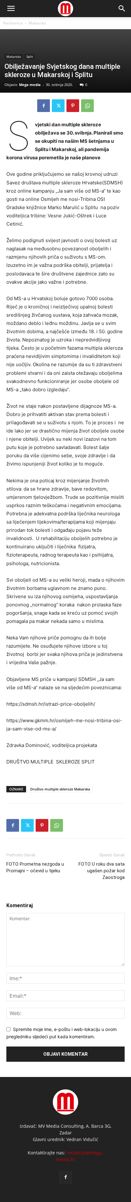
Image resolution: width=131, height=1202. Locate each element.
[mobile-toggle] (11, 8)
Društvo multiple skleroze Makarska (60, 789)
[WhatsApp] (87, 105)
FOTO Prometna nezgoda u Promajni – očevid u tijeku (35, 867)
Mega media (30, 84)
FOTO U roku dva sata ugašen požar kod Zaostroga (102, 870)
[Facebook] (43, 105)
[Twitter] (58, 105)
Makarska (37, 23)
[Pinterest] (72, 105)
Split (29, 56)
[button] (122, 8)
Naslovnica (13, 23)
